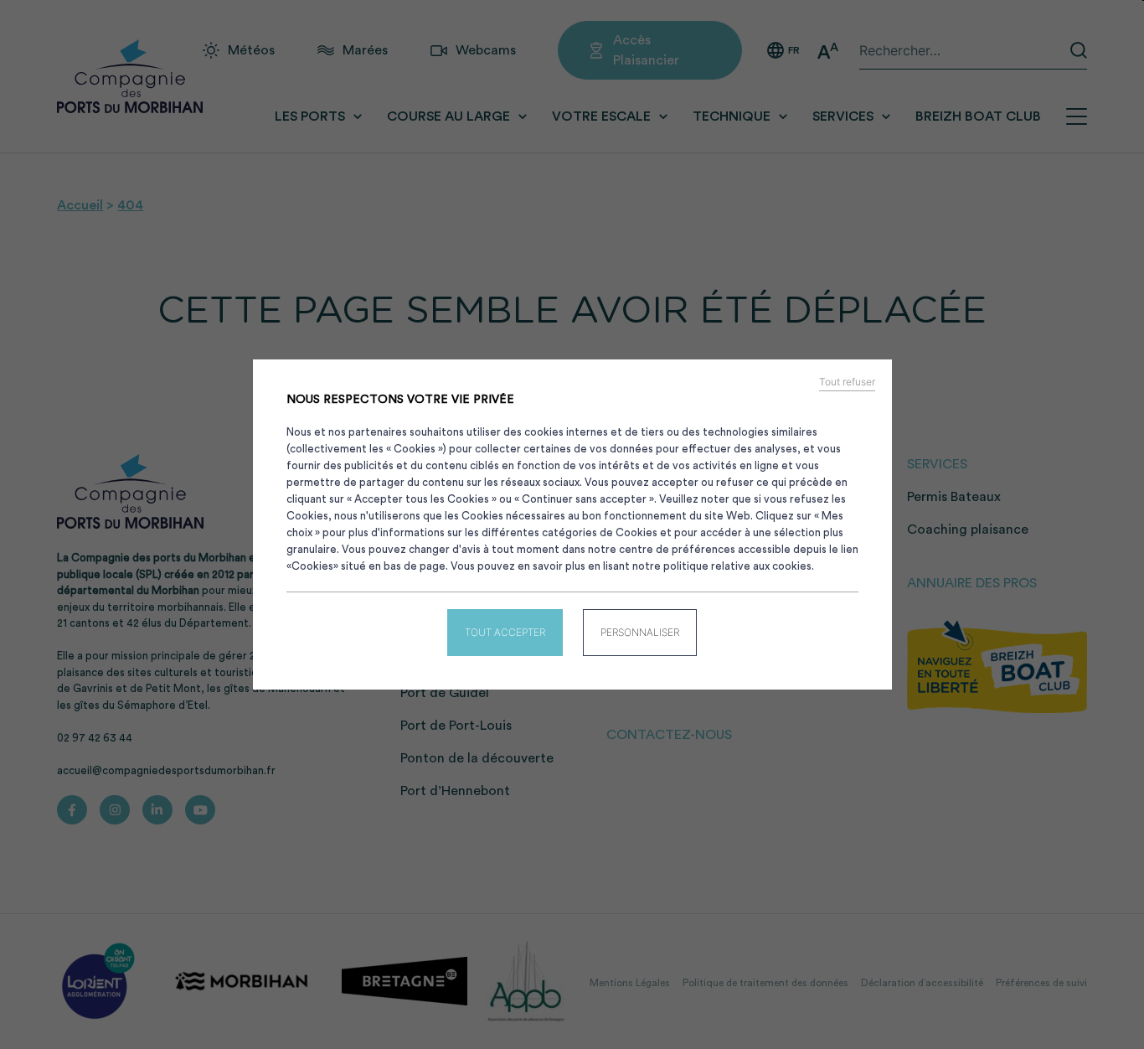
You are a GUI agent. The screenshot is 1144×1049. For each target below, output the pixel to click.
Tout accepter (505, 632)
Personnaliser (639, 632)
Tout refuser (847, 382)
